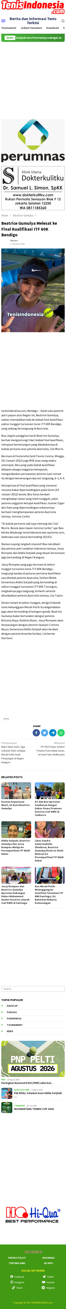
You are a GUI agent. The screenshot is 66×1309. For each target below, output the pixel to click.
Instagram (19, 1282)
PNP (3, 1079)
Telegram (50, 1287)
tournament (15, 1025)
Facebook (19, 1276)
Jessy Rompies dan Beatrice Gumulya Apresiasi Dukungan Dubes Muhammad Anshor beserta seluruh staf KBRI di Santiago (15, 895)
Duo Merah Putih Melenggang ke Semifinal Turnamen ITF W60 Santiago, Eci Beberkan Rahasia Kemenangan (49, 895)
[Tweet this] (44, 732)
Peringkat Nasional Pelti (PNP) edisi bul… (27, 1083)
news (6, 718)
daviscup (12, 1005)
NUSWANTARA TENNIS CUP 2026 (34, 1109)
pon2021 (12, 1012)
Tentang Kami (17, 1263)
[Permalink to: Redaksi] (5, 242)
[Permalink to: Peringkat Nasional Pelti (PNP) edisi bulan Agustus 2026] (33, 1059)
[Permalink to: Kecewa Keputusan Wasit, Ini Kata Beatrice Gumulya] (16, 790)
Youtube (50, 1282)
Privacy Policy (16, 1257)
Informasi (48, 1257)
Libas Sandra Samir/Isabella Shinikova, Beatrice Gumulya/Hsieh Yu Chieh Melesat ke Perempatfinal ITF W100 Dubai (49, 850)
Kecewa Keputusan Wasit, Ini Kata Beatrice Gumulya (15, 805)
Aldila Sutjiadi (22, 1090)
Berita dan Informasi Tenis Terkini (33, 20)
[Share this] (36, 732)
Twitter (50, 1276)
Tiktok (19, 1287)
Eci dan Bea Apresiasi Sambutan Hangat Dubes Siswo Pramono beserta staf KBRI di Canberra (48, 808)
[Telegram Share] (52, 732)
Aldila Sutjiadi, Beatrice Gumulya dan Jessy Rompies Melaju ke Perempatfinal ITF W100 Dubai (15, 847)
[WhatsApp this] (61, 732)
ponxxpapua (14, 1018)
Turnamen (19, 1105)
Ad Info (48, 1263)
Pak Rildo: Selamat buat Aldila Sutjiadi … (38, 1094)
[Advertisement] (33, 77)
